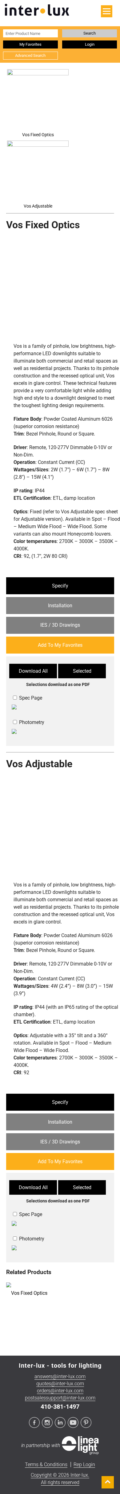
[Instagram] (48, 1423)
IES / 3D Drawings (60, 625)
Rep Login (84, 1464)
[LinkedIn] (60, 1423)
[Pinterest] (86, 1423)
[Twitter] (73, 1423)
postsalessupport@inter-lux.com (60, 1398)
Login (89, 44)
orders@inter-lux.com (60, 1391)
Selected (82, 671)
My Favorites (30, 44)
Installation (60, 605)
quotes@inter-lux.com (60, 1384)
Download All (33, 671)
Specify (60, 586)
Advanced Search (30, 55)
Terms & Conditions (46, 1464)
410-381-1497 (60, 1406)
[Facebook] (35, 1423)
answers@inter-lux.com (60, 1376)
